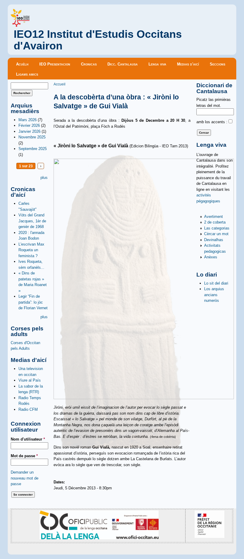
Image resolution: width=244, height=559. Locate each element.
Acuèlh (22, 64)
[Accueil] (20, 25)
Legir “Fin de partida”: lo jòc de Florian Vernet (33, 302)
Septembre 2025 (32, 148)
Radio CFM (28, 409)
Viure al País (29, 380)
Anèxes (210, 257)
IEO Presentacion (54, 64)
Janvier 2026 (29, 131)
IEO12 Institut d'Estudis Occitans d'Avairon (98, 40)
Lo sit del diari (216, 283)
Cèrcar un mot (216, 234)
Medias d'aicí (188, 64)
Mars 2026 (27, 120)
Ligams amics (27, 74)
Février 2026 (29, 125)
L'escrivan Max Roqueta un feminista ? (31, 250)
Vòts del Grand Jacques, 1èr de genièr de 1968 (32, 221)
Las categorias (216, 228)
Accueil (59, 84)
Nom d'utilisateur (28, 439)
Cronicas (89, 64)
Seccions (217, 64)
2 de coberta (215, 222)
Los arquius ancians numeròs (214, 295)
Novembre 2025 (32, 137)
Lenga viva (157, 64)
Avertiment (213, 216)
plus (44, 177)
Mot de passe (24, 456)
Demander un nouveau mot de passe (24, 478)
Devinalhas (213, 240)
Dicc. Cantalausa (122, 64)
